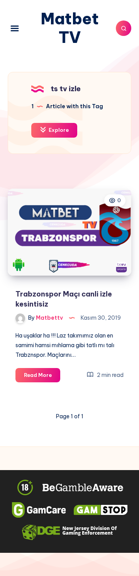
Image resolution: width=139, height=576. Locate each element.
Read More (42, 377)
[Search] (123, 28)
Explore (58, 130)
